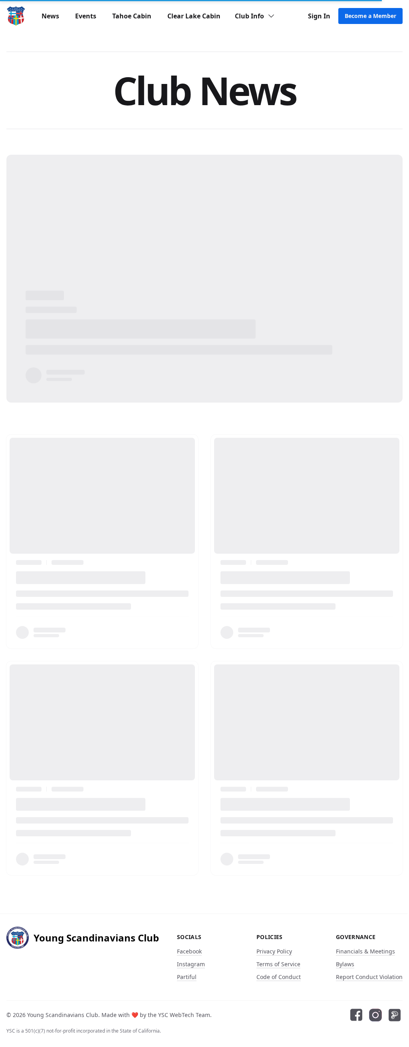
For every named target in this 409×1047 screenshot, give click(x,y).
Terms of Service (278, 964)
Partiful (187, 977)
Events (85, 16)
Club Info (249, 16)
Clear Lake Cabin (193, 16)
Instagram (191, 964)
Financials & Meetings (365, 951)
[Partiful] (395, 1015)
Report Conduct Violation (369, 977)
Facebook (189, 951)
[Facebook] (356, 1015)
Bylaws (345, 964)
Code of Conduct (278, 977)
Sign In (319, 16)
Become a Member (370, 16)
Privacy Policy (274, 951)
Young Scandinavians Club (62, 1015)
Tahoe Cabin (131, 16)
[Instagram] (375, 1015)
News (50, 16)
